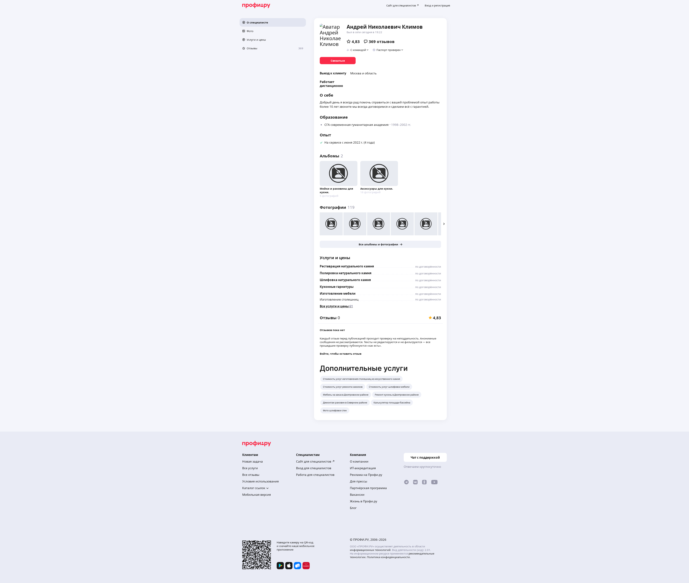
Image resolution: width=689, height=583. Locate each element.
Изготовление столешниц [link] (339, 299)
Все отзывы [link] (250, 475)
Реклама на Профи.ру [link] (366, 475)
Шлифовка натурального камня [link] (345, 280)
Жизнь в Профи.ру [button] (363, 501)
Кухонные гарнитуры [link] (336, 287)
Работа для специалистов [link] (315, 475)
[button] (273, 22)
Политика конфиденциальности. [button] (389, 557)
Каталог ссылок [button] (253, 488)
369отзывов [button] (382, 41)
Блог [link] (353, 508)
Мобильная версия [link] (256, 494)
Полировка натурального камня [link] (345, 273)
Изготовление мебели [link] (337, 293)
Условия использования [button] (260, 481)
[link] (338, 60)
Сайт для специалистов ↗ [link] (315, 461)
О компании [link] (359, 461)
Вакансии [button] (357, 494)
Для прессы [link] (358, 481)
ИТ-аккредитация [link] (363, 468)
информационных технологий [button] (370, 550)
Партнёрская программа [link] (368, 488)
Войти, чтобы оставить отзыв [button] (340, 353)
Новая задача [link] (252, 461)
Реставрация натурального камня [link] (347, 266)
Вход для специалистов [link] (313, 468)
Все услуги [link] (250, 468)
